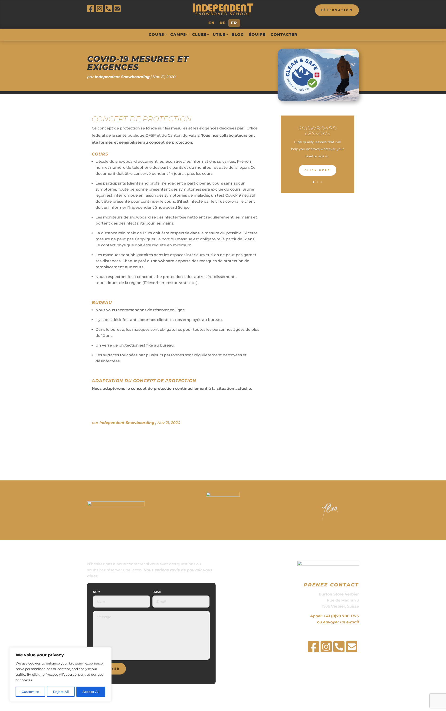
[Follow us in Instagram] (100, 9)
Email (156, 592)
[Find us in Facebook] (91, 9)
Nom (96, 592)
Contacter (284, 34)
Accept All (90, 692)
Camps (178, 34)
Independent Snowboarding (122, 77)
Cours (156, 34)
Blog (238, 34)
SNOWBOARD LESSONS (317, 131)
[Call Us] (109, 9)
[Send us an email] (118, 9)
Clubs (199, 34)
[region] (60, 674)
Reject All (61, 692)
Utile (219, 34)
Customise (30, 692)
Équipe (257, 34)
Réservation (337, 10)
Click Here (318, 170)
